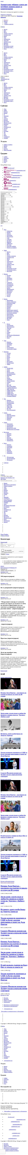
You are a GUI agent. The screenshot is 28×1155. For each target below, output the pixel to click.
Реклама (6, 998)
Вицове (6, 120)
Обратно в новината (6, 14)
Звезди (5, 29)
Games (5, 125)
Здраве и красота (8, 24)
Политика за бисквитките (10, 1006)
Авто (5, 117)
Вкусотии (6, 121)
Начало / (6, 20)
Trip (5, 134)
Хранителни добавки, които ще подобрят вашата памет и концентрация (14, 7)
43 (9, 949)
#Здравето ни (7, 127)
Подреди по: (4, 569)
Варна (5, 159)
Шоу (5, 30)
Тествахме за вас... (8, 47)
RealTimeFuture (8, 501)
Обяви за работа (8, 144)
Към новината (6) (5, 567)
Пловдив (6, 158)
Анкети (6, 118)
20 (9, 970)
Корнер (6, 490)
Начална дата (4, 477)
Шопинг (6, 43)
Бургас (5, 161)
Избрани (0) (13, 567)
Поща (5, 147)
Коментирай (4, 542)
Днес (5, 487)
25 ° (2, 225)
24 (9, 961)
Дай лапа (6, 40)
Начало (6, 21)
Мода (5, 32)
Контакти (6, 999)
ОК (1, 479)
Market (5, 146)
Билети (6, 148)
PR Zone (6, 44)
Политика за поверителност (11, 1004)
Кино (5, 129)
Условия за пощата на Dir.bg (11, 1150)
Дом (5, 37)
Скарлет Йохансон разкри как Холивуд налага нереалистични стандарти (11, 774)
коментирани (8, 677)
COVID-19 (6, 136)
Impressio (6, 497)
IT (4, 495)
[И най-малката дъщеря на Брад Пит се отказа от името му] (11, 831)
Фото (5, 48)
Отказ (4, 479)
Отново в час (7, 35)
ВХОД (2, 566)
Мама (5, 36)
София (5, 156)
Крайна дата (11, 477)
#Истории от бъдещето (10, 484)
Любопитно (7, 39)
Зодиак (5, 128)
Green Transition (8, 500)
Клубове (6, 131)
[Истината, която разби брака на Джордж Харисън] (11, 729)
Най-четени (4, 882)
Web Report (7, 520)
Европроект (7, 1002)
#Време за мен (7, 123)
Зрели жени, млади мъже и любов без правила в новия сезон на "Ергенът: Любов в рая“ (13, 715)
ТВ (4, 132)
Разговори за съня (8, 46)
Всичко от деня (5, 995)
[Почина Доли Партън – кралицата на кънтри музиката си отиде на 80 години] (11, 688)
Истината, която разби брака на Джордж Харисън (11, 734)
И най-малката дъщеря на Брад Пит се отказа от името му (14, 966)
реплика (3, 572)
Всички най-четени (6, 779)
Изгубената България (9, 505)
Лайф (5, 22)
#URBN (6, 138)
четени (2, 677)
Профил (6, 534)
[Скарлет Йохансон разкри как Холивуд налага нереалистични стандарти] (11, 769)
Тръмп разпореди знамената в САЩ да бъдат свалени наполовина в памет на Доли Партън (14, 754)
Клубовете (6, 507)
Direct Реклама (7, 150)
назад (2, 1)
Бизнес (5, 491)
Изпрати (3, 554)
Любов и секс (7, 42)
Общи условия (8, 1000)
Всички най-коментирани (7, 881)
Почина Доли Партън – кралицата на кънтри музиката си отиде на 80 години (13, 694)
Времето (6, 124)
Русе (5, 162)
